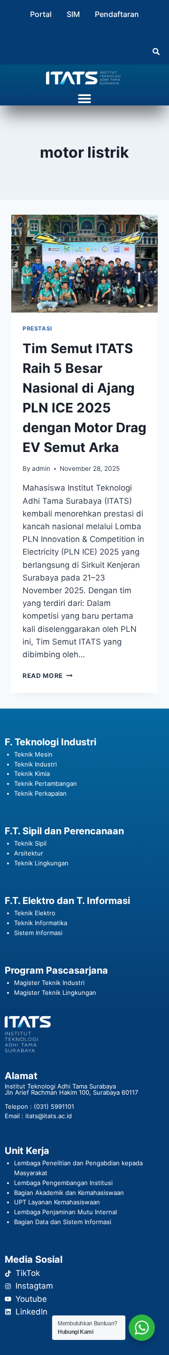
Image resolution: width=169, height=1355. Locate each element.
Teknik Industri (35, 764)
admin (41, 468)
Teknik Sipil (30, 843)
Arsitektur (28, 853)
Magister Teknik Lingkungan (55, 992)
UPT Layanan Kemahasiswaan (57, 1202)
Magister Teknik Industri (49, 982)
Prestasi (37, 328)
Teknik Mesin (33, 754)
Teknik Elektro (34, 913)
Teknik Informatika (40, 923)
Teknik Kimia (32, 773)
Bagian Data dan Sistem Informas (62, 1222)
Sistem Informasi (38, 932)
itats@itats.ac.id (48, 1116)
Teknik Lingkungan (41, 863)
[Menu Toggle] (84, 98)
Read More (48, 675)
